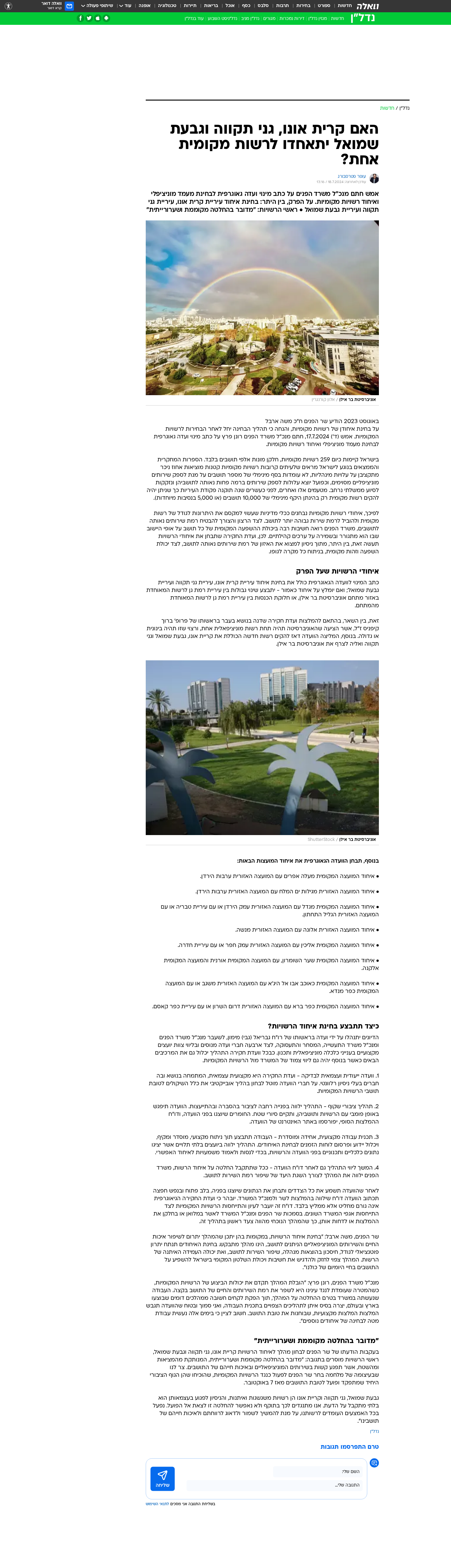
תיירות (190, 6)
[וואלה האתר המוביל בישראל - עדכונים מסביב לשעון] (368, 6)
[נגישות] (8, 6)
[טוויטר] (89, 18)
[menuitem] (341, 6)
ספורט (324, 6)
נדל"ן (374, 1432)
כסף (246, 6)
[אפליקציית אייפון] (98, 18)
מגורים (269, 19)
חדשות (345, 6)
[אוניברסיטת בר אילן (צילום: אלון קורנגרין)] (262, 313)
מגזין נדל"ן (317, 19)
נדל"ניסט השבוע (222, 19)
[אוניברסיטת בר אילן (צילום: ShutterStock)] (262, 752)
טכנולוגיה (167, 6)
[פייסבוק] (80, 18)
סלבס (263, 6)
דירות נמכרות (291, 19)
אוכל (230, 6)
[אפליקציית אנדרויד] (106, 18)
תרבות (282, 6)
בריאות (211, 6)
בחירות (303, 6)
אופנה (145, 6)
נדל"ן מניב (250, 19)
